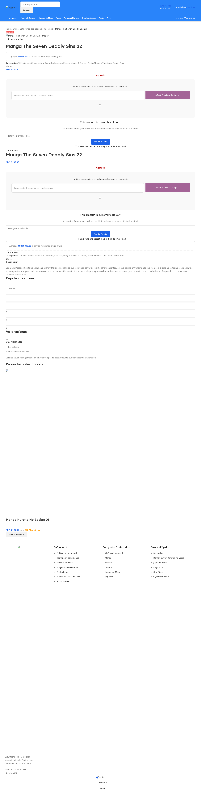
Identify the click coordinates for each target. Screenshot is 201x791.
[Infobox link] (100, 11)
